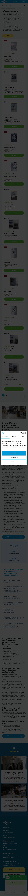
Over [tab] (23, 436)
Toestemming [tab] (5, 436)
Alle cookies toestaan (14, 453)
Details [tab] (14, 436)
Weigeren (14, 462)
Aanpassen (13, 457)
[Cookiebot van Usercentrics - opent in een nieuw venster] (20, 433)
